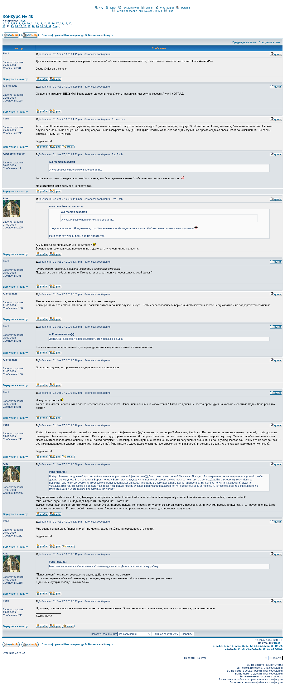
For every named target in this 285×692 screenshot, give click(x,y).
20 (69, 23)
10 (28, 23)
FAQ (100, 7)
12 (36, 23)
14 (44, 23)
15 (49, 23)
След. (56, 26)
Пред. (22, 20)
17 (57, 23)
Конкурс (108, 35)
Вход (170, 11)
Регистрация (166, 7)
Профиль (184, 7)
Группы (148, 7)
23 (12, 26)
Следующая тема (270, 42)
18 (61, 23)
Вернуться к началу (15, 79)
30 (41, 26)
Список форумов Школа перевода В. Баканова (71, 35)
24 (16, 26)
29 (37, 26)
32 (49, 26)
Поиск (112, 7)
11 (32, 23)
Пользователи (130, 7)
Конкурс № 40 (18, 16)
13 (40, 23)
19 (65, 23)
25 (20, 26)
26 (24, 26)
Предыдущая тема (244, 42)
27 (29, 26)
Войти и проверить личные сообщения (139, 11)
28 (33, 26)
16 (53, 23)
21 (4, 26)
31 (45, 26)
